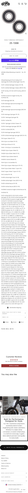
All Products (19, 40)
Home (6, 40)
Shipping (7, 51)
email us (5, 317)
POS (7, 491)
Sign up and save (7, 480)
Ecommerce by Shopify (16, 491)
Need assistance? (7, 473)
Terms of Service (5, 463)
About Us (3, 468)
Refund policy (5, 466)
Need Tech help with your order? (11, 313)
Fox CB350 (4, 461)
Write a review (14, 366)
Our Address (5, 477)
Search (3, 455)
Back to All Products (15, 447)
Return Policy (5, 458)
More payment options (14, 64)
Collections (12, 40)
